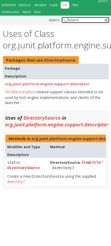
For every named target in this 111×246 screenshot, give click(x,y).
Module (25, 5)
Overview (9, 5)
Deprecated (10, 12)
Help (37, 12)
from (85, 162)
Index (26, 12)
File (96, 162)
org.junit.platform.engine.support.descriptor (47, 83)
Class (54, 5)
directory (15, 181)
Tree (75, 5)
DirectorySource (59, 60)
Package (40, 5)
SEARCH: (54, 20)
